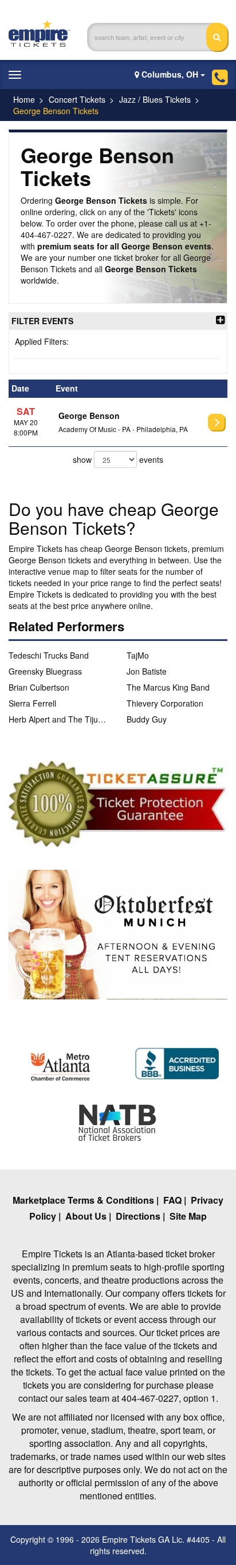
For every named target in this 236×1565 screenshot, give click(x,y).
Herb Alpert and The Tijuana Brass (59, 719)
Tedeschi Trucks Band (49, 655)
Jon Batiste (147, 671)
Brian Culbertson (39, 687)
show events (118, 459)
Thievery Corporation (165, 703)
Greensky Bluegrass (45, 671)
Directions (138, 1216)
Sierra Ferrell (32, 703)
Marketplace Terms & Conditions (83, 1200)
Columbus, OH (169, 74)
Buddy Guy (147, 719)
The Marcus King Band (168, 687)
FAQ (172, 1200)
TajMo (138, 655)
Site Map (188, 1216)
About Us (86, 1216)
